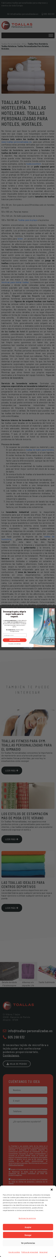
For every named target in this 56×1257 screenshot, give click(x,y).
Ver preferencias (28, 1243)
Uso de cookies (14, 1252)
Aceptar (28, 1227)
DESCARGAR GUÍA (14, 640)
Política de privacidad (29, 1252)
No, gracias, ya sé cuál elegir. (15, 643)
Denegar (28, 1235)
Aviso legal (43, 1252)
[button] (51, 1189)
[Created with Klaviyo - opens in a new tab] (28, 648)
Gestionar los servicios (27, 1218)
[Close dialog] (53, 610)
